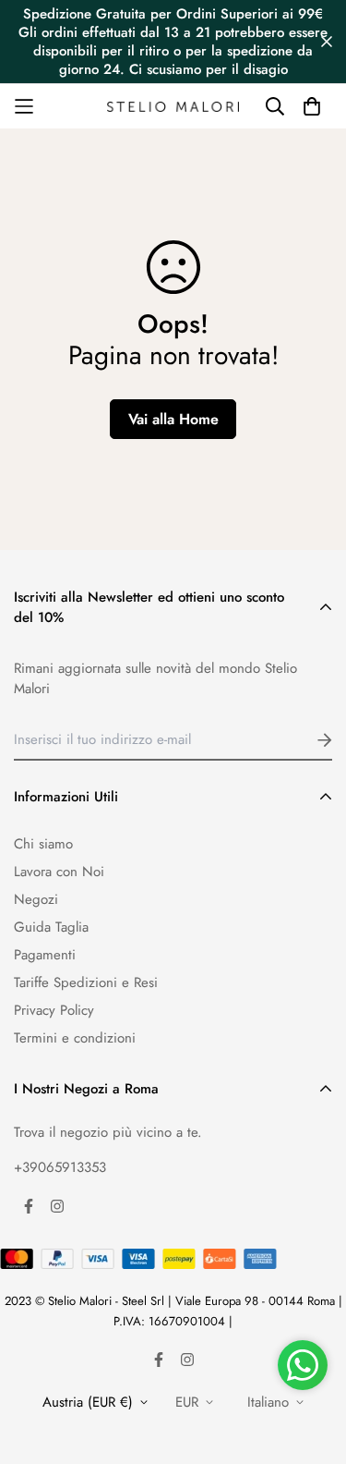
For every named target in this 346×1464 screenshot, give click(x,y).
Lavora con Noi (59, 871)
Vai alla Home (173, 419)
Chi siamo (43, 844)
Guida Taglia (51, 927)
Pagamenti (45, 955)
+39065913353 (60, 1167)
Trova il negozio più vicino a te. (108, 1132)
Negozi (36, 899)
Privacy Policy (54, 1010)
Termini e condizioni (75, 1038)
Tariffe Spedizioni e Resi (86, 982)
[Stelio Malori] (173, 106)
